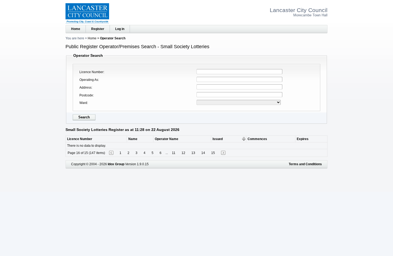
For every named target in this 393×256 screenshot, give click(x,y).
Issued (218, 139)
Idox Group (116, 164)
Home (75, 29)
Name (132, 139)
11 (173, 153)
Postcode (86, 95)
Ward (83, 103)
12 (183, 153)
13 (193, 153)
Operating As (88, 80)
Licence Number (91, 72)
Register (97, 29)
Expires (303, 139)
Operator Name (166, 139)
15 (213, 153)
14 (203, 153)
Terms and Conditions (305, 164)
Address (85, 87)
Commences (257, 139)
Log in (119, 29)
